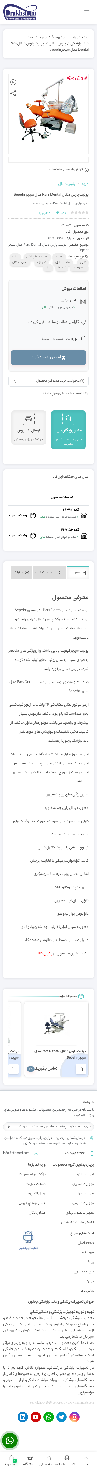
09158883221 (75, 1153)
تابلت (15, 257)
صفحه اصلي (86, 1243)
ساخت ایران (62, 262)
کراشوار (62, 268)
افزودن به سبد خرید (46, 357)
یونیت (59, 257)
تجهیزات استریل (83, 1184)
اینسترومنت (79, 268)
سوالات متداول (84, 1272)
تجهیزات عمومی (83, 1203)
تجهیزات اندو (85, 1174)
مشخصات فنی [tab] (46, 573)
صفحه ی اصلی (78, 38)
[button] (11, 1461)
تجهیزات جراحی (84, 1193)
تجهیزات (41, 262)
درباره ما (89, 1281)
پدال (48, 268)
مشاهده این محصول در (63, 954)
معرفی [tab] (75, 573)
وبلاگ (90, 1262)
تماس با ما (87, 1291)
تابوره (83, 262)
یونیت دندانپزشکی (37, 257)
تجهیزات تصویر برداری (80, 1213)
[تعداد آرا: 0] (72, 212)
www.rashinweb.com (81, 1402)
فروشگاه (55, 38)
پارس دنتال (57, 44)
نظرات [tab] (19, 573)
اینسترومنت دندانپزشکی (77, 1222)
